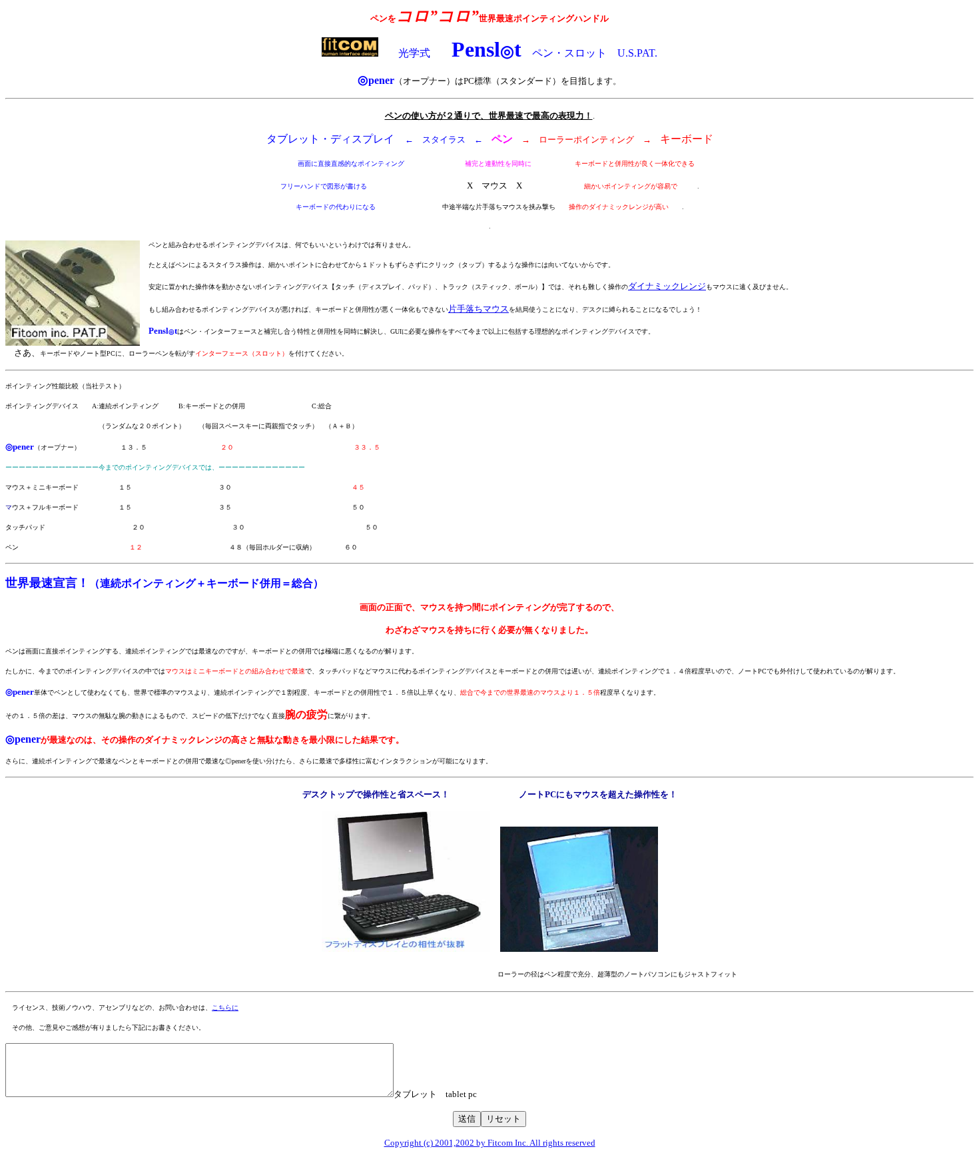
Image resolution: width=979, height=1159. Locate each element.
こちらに (225, 1007)
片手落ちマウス (478, 309)
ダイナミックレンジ (667, 286)
